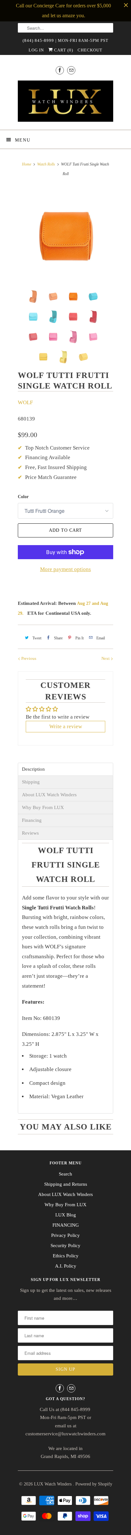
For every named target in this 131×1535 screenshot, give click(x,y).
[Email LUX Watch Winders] (71, 70)
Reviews (30, 833)
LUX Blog (65, 1214)
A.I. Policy (65, 1266)
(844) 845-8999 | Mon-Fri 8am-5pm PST (65, 40)
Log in (36, 50)
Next (106, 658)
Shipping (31, 782)
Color (23, 496)
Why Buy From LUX (43, 807)
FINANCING (65, 1225)
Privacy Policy (65, 1235)
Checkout (90, 50)
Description (33, 769)
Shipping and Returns (65, 1184)
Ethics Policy (66, 1255)
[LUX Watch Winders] (65, 102)
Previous (28, 658)
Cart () (63, 50)
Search (65, 1173)
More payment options (65, 569)
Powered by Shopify (93, 1484)
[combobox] (65, 28)
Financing (32, 820)
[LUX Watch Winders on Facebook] (60, 70)
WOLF (25, 402)
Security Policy (65, 1245)
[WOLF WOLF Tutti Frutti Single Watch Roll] (65, 236)
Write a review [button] (65, 726)
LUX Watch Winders (53, 1484)
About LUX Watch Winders (49, 794)
